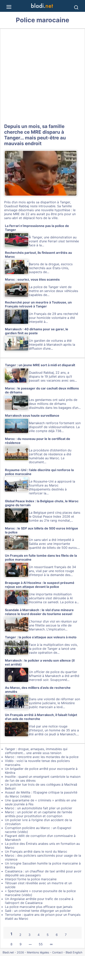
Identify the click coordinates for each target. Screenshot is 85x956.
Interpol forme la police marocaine (31, 879)
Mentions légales (38, 952)
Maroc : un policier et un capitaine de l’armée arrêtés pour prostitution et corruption (38, 814)
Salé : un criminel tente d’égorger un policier (38, 911)
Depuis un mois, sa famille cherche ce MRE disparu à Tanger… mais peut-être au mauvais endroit (35, 134)
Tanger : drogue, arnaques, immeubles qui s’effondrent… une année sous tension (36, 751)
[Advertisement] (42, 75)
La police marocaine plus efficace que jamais (38, 907)
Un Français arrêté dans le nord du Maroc (36, 851)
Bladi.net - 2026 (13, 952)
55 (41, 944)
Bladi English (74, 952)
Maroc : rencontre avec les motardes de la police (41, 757)
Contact (57, 952)
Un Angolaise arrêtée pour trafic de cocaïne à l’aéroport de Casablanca (39, 901)
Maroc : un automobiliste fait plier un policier (38, 808)
